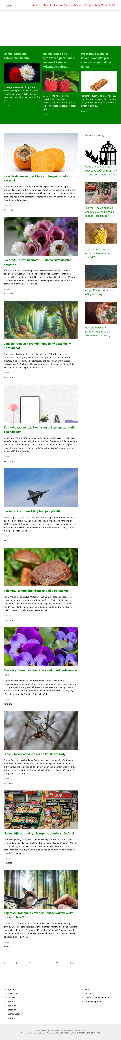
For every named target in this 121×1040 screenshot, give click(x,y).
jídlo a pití (84, 111)
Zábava (68, 5)
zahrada (7, 106)
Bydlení (35, 5)
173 (56, 963)
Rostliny (58, 5)
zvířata (6, 942)
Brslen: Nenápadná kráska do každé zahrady (34, 754)
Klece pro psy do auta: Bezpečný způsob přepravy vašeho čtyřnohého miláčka (101, 170)
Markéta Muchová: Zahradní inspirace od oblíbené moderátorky (97, 331)
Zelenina (88, 5)
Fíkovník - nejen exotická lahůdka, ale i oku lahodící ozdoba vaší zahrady (100, 211)
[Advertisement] (60, 28)
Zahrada (78, 5)
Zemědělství (101, 5)
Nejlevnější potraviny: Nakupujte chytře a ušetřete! (39, 833)
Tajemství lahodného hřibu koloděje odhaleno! (36, 590)
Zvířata (112, 5)
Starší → (73, 963)
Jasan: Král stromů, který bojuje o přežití (32, 511)
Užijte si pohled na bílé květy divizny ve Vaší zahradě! (98, 253)
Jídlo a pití (47, 5)
